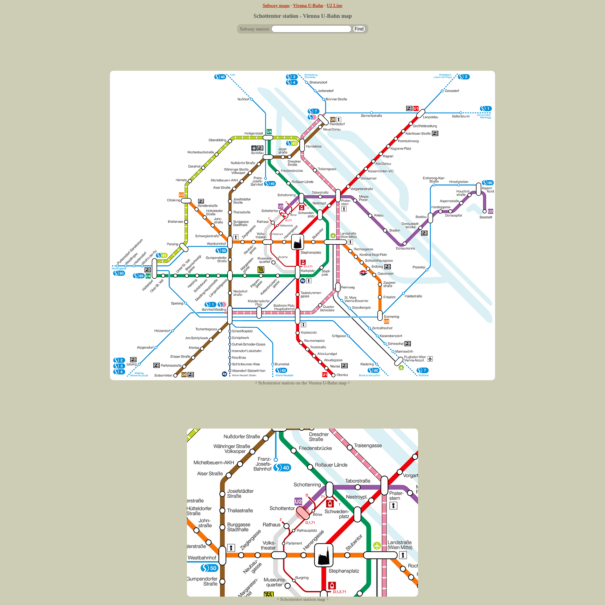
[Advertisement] (302, 55)
